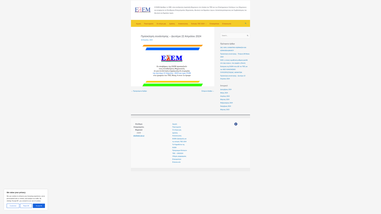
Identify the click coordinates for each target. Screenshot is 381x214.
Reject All (26, 206)
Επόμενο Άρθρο (208, 91)
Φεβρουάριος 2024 (226, 103)
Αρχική (174, 124)
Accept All (39, 206)
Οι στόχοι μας (176, 130)
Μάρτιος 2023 (224, 109)
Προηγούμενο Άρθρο (139, 91)
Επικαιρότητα (176, 159)
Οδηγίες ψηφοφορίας (179, 156)
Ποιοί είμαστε (176, 127)
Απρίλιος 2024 (225, 96)
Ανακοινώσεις (176, 136)
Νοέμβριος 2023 (225, 106)
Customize (13, 206)
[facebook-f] (236, 124)
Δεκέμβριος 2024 (225, 89)
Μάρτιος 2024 (224, 99)
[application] (205, 24)
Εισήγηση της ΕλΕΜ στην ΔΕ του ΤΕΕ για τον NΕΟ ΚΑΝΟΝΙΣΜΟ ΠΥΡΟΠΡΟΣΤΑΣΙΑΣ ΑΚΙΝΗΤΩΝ (233, 69)
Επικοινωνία (176, 162)
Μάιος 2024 (224, 93)
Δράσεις (175, 133)
